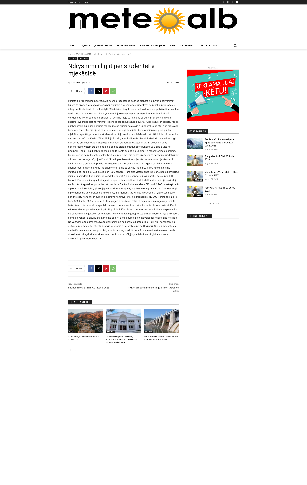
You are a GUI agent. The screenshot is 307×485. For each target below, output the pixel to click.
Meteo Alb (75, 82)
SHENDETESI (83, 59)
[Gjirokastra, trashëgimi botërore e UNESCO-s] (85, 321)
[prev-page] (70, 350)
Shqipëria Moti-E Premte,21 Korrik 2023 (88, 287)
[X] (232, 2)
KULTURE (110, 332)
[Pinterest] (106, 91)
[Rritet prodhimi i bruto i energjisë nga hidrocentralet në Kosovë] (161, 321)
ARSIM (88, 54)
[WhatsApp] (113, 91)
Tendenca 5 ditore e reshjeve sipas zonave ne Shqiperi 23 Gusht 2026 (219, 142)
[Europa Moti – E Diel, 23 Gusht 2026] (195, 160)
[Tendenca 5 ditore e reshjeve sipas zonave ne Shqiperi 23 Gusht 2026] (195, 143)
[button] (235, 45)
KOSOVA (148, 332)
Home (71, 54)
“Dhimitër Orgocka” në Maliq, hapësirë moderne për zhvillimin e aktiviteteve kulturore (121, 339)
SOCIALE (79, 54)
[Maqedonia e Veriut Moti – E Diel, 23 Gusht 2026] (195, 176)
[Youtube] (237, 2)
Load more (212, 203)
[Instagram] (228, 2)
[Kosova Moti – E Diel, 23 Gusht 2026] (195, 191)
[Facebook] (224, 2)
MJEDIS (72, 332)
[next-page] (75, 350)
